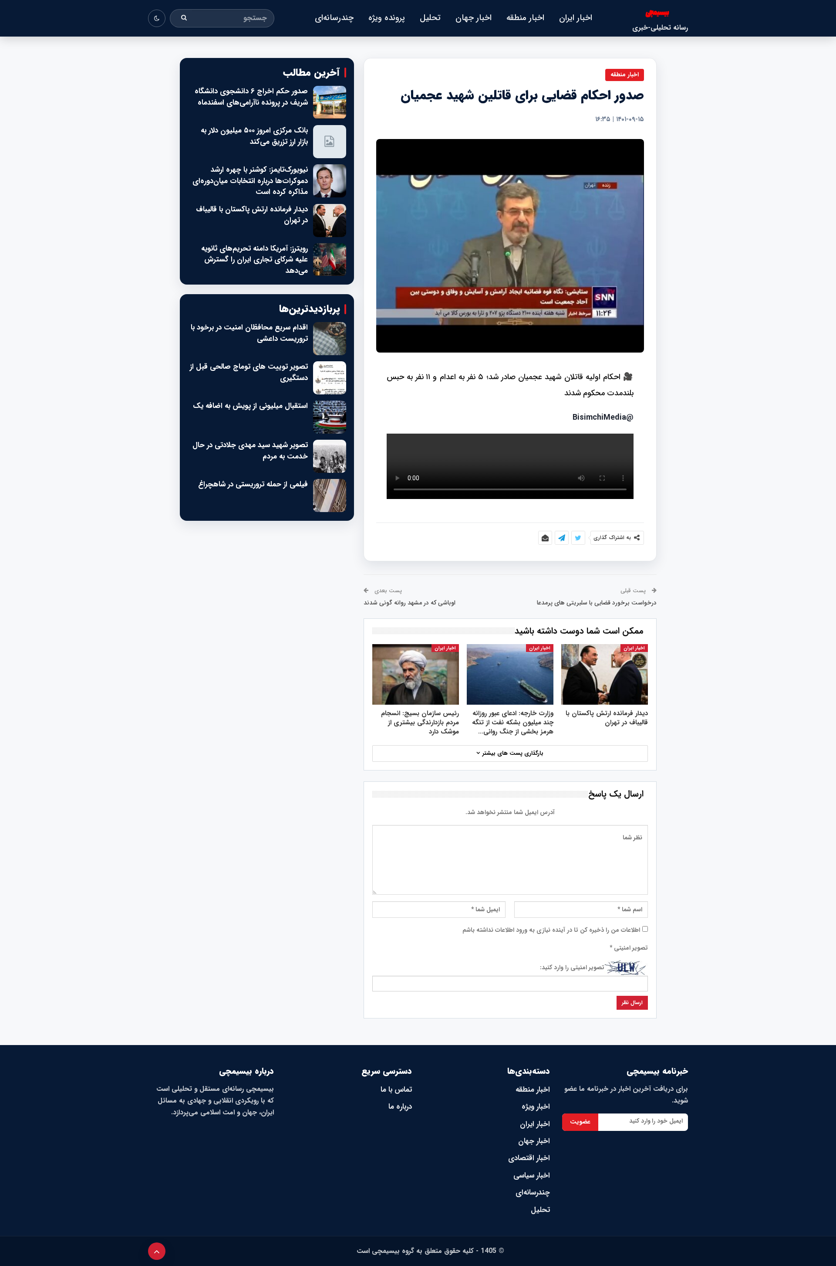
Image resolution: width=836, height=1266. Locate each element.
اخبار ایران (575, 17)
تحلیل (430, 17)
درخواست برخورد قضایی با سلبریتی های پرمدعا (597, 603)
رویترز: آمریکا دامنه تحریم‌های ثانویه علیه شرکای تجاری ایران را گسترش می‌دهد (254, 260)
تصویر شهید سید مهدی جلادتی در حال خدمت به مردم (250, 451)
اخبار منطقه (525, 17)
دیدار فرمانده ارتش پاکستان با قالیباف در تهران (252, 215)
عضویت (580, 1122)
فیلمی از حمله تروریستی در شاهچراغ (253, 484)
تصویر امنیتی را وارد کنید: (572, 967)
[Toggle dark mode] (156, 18)
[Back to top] (156, 1251)
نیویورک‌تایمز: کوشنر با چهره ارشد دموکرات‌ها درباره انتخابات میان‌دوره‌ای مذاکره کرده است (250, 181)
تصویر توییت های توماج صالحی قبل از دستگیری (249, 372)
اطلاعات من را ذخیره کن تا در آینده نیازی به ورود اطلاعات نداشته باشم (551, 930)
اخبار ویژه (536, 1107)
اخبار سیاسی (531, 1175)
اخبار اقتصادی (529, 1158)
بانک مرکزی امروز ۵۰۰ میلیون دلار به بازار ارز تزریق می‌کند (254, 136)
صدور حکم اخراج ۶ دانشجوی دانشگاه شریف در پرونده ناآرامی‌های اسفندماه (251, 97)
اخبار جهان (473, 17)
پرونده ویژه (386, 17)
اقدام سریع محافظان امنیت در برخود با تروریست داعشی (249, 333)
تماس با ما (396, 1090)
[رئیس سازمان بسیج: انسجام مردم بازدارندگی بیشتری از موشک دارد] (415, 674)
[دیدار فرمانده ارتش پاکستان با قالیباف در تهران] (604, 674)
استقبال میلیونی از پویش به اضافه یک (250, 406)
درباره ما (400, 1107)
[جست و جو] (184, 18)
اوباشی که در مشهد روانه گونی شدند (409, 603)
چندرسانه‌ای (334, 17)
